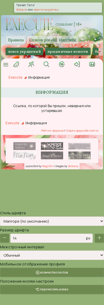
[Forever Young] (24, 146)
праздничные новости (67, 51)
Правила (16, 40)
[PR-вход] (92, 64)
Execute (15, 77)
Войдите (21, 9)
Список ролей (42, 40)
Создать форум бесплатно (82, 130)
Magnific (47, 166)
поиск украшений (24, 51)
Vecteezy (73, 166)
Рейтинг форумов (52, 130)
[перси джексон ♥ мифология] (79, 146)
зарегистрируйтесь (46, 9)
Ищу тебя (67, 40)
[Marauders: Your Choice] (52, 155)
